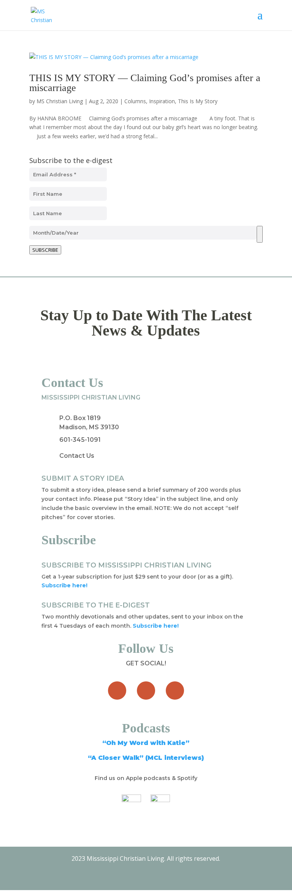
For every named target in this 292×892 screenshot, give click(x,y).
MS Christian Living (59, 101)
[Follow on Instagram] (175, 690)
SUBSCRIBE (45, 249)
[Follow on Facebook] (117, 690)
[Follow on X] (146, 690)
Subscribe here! (156, 625)
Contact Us (76, 455)
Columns (135, 101)
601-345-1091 (80, 439)
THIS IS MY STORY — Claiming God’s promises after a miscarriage (144, 82)
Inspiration (162, 101)
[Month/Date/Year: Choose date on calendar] (260, 234)
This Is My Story (197, 101)
